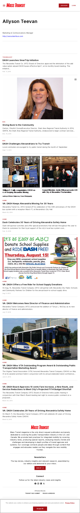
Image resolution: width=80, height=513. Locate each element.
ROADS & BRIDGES (49, 493)
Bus (3, 122)
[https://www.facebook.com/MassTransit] (35, 484)
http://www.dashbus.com (12, 36)
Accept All (40, 508)
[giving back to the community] (40, 98)
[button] (4, 5)
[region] (40, 506)
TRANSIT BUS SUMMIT (32, 493)
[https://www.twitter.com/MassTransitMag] (44, 484)
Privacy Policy (69, 503)
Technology (7, 57)
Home (4, 200)
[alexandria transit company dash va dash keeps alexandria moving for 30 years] (40, 177)
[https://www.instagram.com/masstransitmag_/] (38, 484)
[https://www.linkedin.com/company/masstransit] (41, 484)
